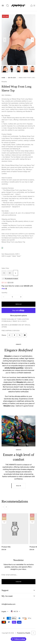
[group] (5, 69)
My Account (7, 596)
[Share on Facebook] (14, 335)
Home (3, 77)
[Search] (7, 5)
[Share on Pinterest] (25, 335)
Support (5, 590)
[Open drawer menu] (3, 5)
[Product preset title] (15, 528)
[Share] (9, 335)
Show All (18, 485)
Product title (6, 547)
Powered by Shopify (23, 633)
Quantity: (4, 292)
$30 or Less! (12, 77)
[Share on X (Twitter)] (20, 335)
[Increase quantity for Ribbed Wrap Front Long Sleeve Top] (21, 297)
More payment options (18, 315)
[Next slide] (32, 39)
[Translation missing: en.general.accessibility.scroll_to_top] (33, 633)
